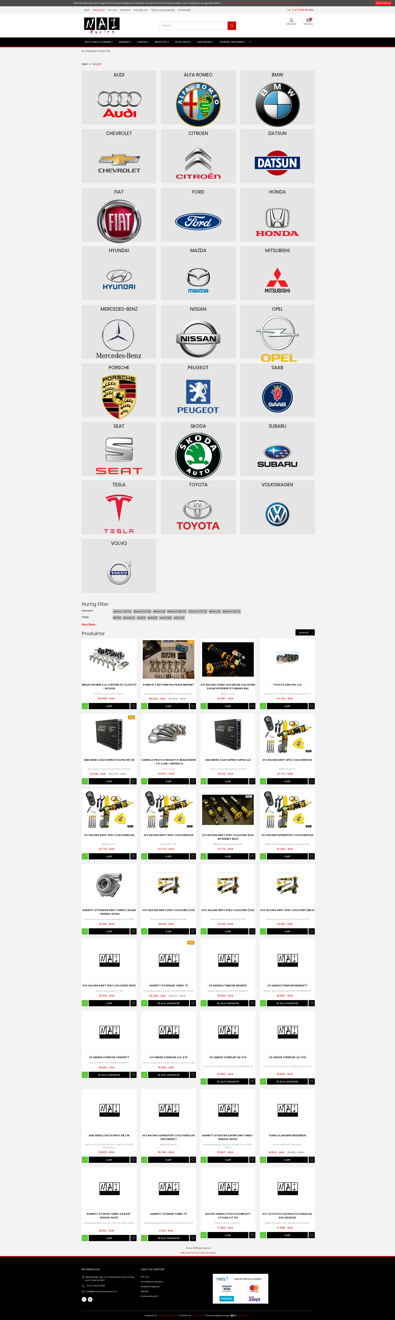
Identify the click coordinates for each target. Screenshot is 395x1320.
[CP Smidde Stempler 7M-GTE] (228, 1031)
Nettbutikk (99, 10)
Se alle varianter (169, 1003)
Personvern (244, 1315)
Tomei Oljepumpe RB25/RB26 (287, 1135)
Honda (277, 192)
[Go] (232, 25)
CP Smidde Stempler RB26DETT (287, 985)
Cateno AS (198, 1315)
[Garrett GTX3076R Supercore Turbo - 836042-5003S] (228, 1110)
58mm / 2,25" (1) (176, 611)
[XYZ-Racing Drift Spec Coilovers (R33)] (109, 960)
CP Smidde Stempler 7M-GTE (228, 1057)
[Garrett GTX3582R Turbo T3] (168, 960)
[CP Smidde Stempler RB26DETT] (287, 960)
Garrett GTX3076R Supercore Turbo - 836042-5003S (228, 1137)
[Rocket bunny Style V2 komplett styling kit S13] (228, 1188)
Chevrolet (119, 133)
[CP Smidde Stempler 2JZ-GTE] (168, 1031)
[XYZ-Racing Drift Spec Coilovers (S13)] (168, 885)
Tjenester (125, 10)
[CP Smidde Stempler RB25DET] (228, 960)
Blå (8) (117, 617)
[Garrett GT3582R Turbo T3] (168, 1188)
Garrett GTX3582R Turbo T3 (168, 985)
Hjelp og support (153, 1269)
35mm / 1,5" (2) (142, 611)
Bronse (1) (129, 617)
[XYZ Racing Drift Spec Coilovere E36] (168, 810)
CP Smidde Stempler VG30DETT (109, 1057)
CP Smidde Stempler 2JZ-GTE (168, 1057)
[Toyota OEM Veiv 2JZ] (287, 659)
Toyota (198, 484)
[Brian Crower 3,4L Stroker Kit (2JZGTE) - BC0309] (109, 659)
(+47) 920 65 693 (302, 10)
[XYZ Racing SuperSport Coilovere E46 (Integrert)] (168, 1110)
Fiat (119, 192)
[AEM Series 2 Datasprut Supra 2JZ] (228, 734)
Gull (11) (141, 617)
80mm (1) (214, 611)
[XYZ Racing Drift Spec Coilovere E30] (287, 734)
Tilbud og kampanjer (163, 10)
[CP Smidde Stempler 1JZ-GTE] (287, 1031)
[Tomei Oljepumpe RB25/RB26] (287, 1110)
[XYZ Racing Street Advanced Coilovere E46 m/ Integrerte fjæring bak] (228, 659)
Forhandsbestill (149, 1296)
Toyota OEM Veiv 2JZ (287, 684)
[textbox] (198, 25)
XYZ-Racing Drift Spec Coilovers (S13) (168, 910)
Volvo (119, 543)
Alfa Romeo (198, 75)
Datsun (277, 133)
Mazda (198, 250)
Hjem (87, 10)
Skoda (198, 426)
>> (250, 41)
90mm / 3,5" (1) (231, 611)
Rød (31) (152, 617)
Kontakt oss (141, 10)
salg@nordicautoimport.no (101, 1291)
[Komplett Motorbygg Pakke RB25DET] (168, 659)
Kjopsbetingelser (150, 1286)
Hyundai (119, 250)
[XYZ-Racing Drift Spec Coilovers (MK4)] (287, 885)
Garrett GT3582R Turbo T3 (168, 1214)
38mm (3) (159, 611)
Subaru (277, 426)
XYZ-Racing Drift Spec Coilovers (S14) (228, 910)
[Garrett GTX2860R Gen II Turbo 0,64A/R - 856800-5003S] (109, 885)
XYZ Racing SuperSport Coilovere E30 (287, 835)
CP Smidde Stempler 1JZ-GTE (287, 1057)
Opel (277, 309)
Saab (277, 367)
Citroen (198, 133)
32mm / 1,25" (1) (122, 611)
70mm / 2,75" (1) (197, 611)
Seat (119, 426)
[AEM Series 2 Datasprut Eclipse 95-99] (109, 734)
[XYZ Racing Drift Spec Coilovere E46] (109, 810)
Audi (119, 75)
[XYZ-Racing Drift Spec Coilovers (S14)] (228, 885)
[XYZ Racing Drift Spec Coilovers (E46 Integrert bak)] (228, 810)
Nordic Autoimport (167, 1315)
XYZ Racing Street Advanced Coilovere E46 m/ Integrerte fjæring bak (228, 686)
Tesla (119, 484)
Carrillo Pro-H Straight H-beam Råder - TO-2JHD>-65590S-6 (168, 761)
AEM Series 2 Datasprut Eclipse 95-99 (109, 760)
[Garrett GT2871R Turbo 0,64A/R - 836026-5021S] (109, 1188)
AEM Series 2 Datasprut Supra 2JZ (228, 760)
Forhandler (184, 10)
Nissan (198, 309)
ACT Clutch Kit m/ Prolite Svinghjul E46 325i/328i (287, 1215)
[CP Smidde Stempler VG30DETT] (109, 1031)
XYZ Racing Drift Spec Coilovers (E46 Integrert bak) (228, 837)
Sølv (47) (179, 617)
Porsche (119, 367)
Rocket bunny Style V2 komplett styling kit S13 (228, 1215)
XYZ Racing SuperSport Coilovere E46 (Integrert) (168, 1137)
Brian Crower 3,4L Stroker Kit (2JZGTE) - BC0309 (109, 686)
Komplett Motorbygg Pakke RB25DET (168, 684)
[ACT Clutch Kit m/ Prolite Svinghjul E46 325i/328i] (287, 1188)
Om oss (112, 10)
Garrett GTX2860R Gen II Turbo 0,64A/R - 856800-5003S (109, 912)
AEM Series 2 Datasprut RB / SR (109, 1135)
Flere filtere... (89, 624)
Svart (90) (166, 617)
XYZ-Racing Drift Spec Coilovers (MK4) (287, 910)
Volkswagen (277, 484)
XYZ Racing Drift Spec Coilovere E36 (169, 835)
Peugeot (198, 367)
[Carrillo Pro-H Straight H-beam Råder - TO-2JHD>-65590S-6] (168, 734)
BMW (277, 75)
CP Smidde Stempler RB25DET (228, 985)
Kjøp (109, 706)
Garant (145, 1291)
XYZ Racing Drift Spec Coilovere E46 (109, 835)
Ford (198, 192)
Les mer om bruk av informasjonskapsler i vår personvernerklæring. (261, 3)
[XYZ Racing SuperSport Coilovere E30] (287, 810)
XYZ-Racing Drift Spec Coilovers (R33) (109, 985)
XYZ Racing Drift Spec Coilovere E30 (287, 760)
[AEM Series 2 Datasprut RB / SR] (109, 1110)
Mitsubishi (277, 250)
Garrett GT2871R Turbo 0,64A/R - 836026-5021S (109, 1215)
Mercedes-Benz (119, 309)
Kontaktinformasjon (152, 1281)
